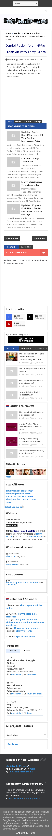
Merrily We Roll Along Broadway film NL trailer (30, 440)
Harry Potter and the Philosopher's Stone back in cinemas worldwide (25, 622)
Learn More (22, 833)
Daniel (18, 121)
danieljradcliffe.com (16, 766)
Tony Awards (12, 564)
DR (29, 496)
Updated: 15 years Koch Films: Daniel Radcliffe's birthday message (31, 210)
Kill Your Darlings (32, 121)
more (8, 476)
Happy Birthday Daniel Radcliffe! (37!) (29, 393)
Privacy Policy (33, 798)
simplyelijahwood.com (17, 493)
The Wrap (11, 556)
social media (21, 771)
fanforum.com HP (15, 496)
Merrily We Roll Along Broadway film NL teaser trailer (30, 427)
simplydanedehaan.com (18, 490)
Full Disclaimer (16, 798)
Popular (26, 348)
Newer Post (12, 238)
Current (13, 651)
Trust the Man (34, 693)
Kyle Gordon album (25, 636)
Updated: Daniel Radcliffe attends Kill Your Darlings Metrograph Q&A (32, 136)
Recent (11, 348)
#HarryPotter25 (24, 630)
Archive (12, 744)
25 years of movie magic (27, 628)
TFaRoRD (31, 674)
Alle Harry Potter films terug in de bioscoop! (31, 381)
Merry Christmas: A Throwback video (31, 183)
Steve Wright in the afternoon (22, 582)
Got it (34, 833)
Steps (29, 713)
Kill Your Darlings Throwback (30, 160)
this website (35, 536)
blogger (11, 247)
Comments (40, 348)
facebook (25, 247)
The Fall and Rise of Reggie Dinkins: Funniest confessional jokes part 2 (31, 356)
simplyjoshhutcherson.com (20, 499)
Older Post (39, 238)
